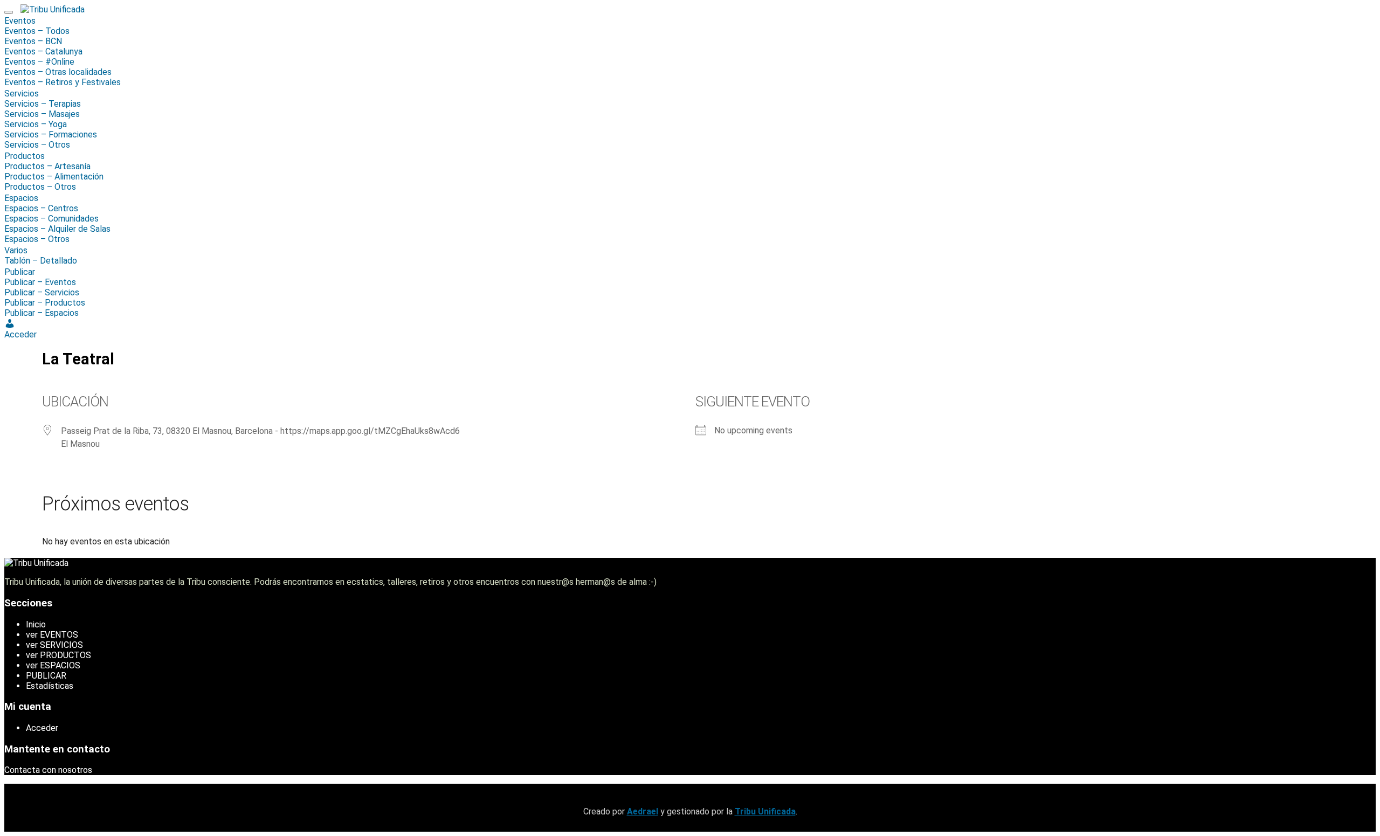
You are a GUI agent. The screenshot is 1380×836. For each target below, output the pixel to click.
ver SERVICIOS (54, 645)
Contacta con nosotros (48, 770)
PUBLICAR (46, 676)
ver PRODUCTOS (58, 655)
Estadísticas (49, 686)
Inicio (36, 624)
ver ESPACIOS (53, 665)
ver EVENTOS (52, 635)
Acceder (42, 728)
